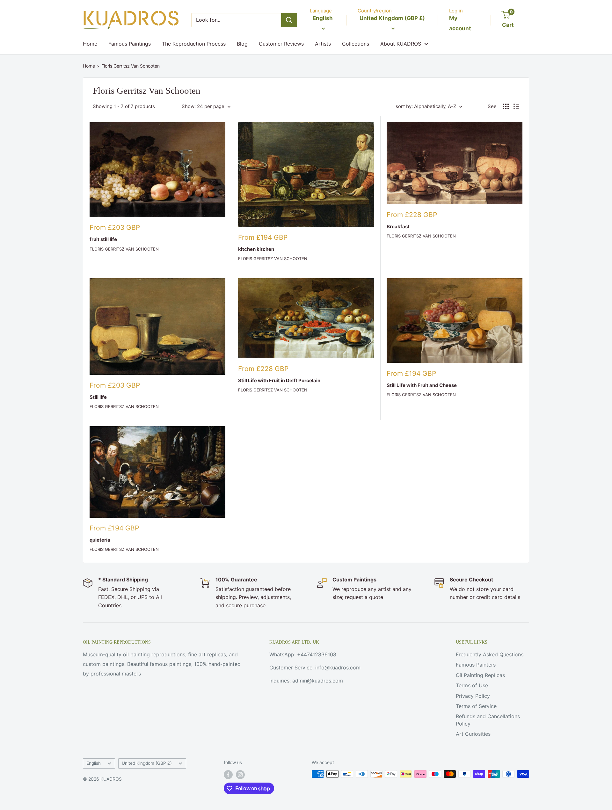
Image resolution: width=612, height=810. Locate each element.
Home (90, 43)
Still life (98, 397)
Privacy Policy (473, 696)
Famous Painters (476, 664)
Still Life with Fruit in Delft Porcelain (279, 380)
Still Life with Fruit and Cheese (422, 385)
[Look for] (289, 20)
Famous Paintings (129, 43)
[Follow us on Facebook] (228, 774)
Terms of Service (476, 706)
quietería (100, 540)
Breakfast (398, 226)
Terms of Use (472, 685)
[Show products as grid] (506, 106)
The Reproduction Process (194, 43)
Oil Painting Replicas (480, 675)
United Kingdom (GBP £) (147, 763)
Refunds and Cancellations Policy (488, 719)
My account (460, 23)
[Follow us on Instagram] (240, 774)
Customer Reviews (281, 43)
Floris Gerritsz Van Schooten (130, 66)
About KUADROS (400, 43)
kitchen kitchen (256, 249)
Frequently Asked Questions (489, 654)
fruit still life (103, 239)
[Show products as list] (516, 106)
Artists (323, 43)
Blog (242, 43)
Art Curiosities (473, 734)
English (93, 763)
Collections (355, 43)
